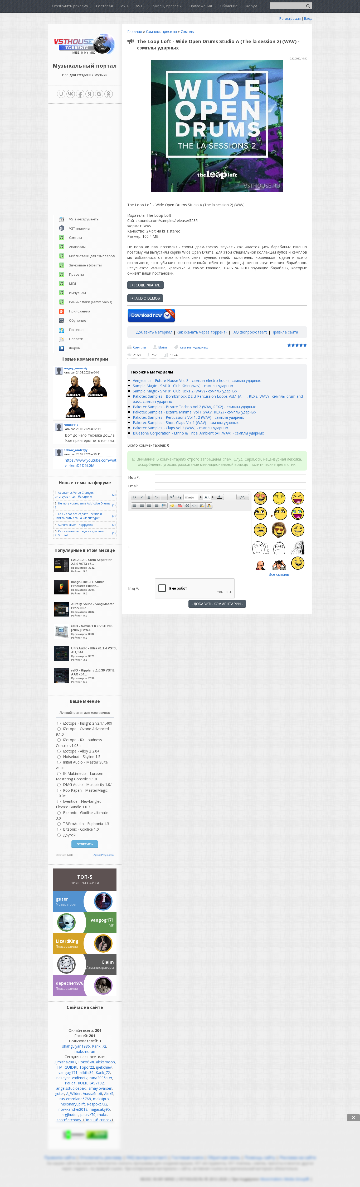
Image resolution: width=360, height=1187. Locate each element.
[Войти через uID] (61, 94)
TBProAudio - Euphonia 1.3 (86, 823)
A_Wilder (73, 1093)
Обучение (77, 320)
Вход (308, 18)
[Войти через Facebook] (80, 94)
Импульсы (77, 292)
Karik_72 (99, 1046)
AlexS (108, 1093)
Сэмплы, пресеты (161, 31)
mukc (102, 1114)
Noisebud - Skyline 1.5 (81, 756)
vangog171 (68, 1072)
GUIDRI (71, 1067)
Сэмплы (187, 31)
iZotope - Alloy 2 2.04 (81, 751)
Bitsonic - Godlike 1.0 (81, 829)
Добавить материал (154, 332)
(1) (113, 505)
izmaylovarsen (100, 1088)
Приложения (79, 311)
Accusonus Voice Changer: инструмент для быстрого (74, 494)
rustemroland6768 (75, 1098)
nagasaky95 (100, 1109)
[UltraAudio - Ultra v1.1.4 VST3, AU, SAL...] (62, 659)
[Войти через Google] (99, 94)
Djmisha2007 (64, 1061)
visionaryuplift (73, 1104)
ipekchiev (104, 1067)
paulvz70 (87, 1114)
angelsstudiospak (71, 1088)
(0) (113, 525)
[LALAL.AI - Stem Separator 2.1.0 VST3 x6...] (62, 570)
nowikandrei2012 (73, 1109)
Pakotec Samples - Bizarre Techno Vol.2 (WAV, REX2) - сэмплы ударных (194, 406)
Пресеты (76, 274)
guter (59, 1093)
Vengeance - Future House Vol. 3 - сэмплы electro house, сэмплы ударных (197, 380)
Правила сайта (284, 332)
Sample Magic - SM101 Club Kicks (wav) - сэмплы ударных (183, 385)
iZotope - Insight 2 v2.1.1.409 (87, 723)
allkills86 (87, 1072)
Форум (74, 348)
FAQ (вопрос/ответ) (249, 332)
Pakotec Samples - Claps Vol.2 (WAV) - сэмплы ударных (180, 427)
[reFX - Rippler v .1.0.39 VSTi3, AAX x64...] (62, 681)
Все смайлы (279, 574)
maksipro (101, 1098)
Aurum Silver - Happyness (75, 525)
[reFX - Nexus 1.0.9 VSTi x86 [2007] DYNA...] (62, 637)
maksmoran (85, 1051)
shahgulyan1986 (76, 1046)
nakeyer (63, 1077)
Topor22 (86, 1067)
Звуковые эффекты (85, 265)
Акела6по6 (92, 1093)
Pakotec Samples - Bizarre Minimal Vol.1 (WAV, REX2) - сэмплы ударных (194, 412)
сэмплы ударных (194, 347)
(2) (113, 495)
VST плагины (79, 228)
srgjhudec (70, 1114)
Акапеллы (77, 246)
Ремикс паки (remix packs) (90, 302)
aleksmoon (105, 1061)
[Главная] (84, 53)
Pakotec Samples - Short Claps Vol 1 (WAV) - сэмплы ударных (186, 422)
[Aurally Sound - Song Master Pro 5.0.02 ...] (62, 615)
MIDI (72, 283)
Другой (69, 834)
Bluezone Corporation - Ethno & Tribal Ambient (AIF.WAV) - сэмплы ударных (198, 433)
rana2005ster (101, 1077)
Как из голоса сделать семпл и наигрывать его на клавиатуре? (78, 516)
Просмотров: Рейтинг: (91, 565)
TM (59, 1067)
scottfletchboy (69, 1119)
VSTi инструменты (84, 219)
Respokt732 (97, 1104)
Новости (76, 338)
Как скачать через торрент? (202, 332)
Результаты (107, 855)
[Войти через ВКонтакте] (70, 94)
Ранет (70, 1082)
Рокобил (86, 1061)
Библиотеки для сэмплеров (92, 256)
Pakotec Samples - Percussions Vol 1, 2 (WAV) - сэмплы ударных (188, 417)
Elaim (162, 347)
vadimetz (79, 1077)
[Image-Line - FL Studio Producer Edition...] (62, 592)
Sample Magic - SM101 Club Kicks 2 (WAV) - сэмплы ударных (185, 390)
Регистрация (290, 18)
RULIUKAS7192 (91, 1082)
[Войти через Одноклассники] (108, 94)
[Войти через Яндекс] (89, 94)
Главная (134, 31)
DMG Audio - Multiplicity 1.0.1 (88, 784)
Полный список (97, 1119)
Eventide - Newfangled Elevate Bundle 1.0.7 (78, 804)
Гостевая (76, 329)
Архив (97, 855)
